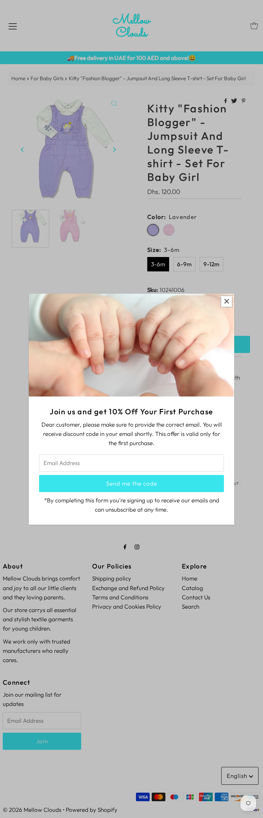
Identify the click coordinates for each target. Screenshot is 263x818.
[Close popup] (227, 301)
